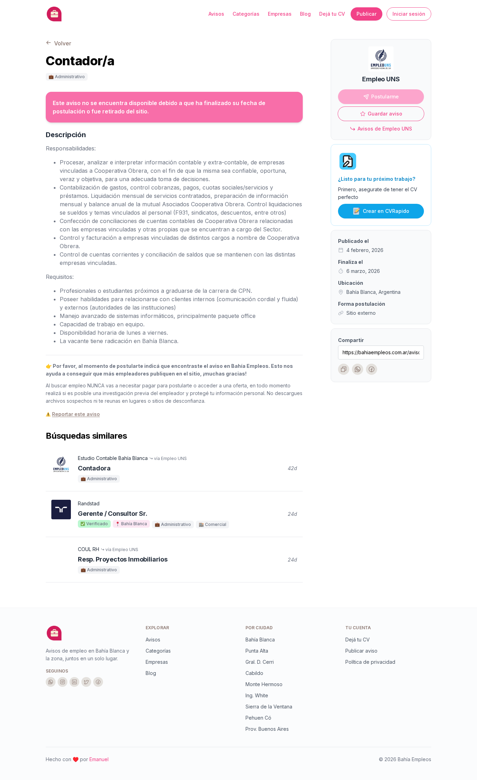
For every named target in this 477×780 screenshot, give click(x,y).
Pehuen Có (258, 718)
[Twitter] (86, 682)
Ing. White (256, 695)
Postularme (385, 96)
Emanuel (99, 759)
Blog (305, 14)
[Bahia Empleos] (54, 14)
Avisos (216, 14)
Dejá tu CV (332, 14)
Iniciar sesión (408, 14)
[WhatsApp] (357, 369)
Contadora (94, 468)
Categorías (246, 14)
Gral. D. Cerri (259, 662)
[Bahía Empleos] (54, 633)
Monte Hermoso (263, 684)
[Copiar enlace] (343, 369)
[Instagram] (62, 682)
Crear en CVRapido (386, 211)
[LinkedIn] (74, 682)
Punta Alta (256, 651)
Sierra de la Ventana (268, 707)
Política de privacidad (370, 662)
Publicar (366, 14)
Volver (62, 43)
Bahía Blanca (260, 639)
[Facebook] (371, 369)
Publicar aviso (361, 651)
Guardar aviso (385, 114)
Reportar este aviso (76, 414)
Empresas (280, 14)
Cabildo (254, 673)
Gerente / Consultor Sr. (112, 513)
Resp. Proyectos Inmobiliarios (123, 559)
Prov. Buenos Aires (267, 729)
